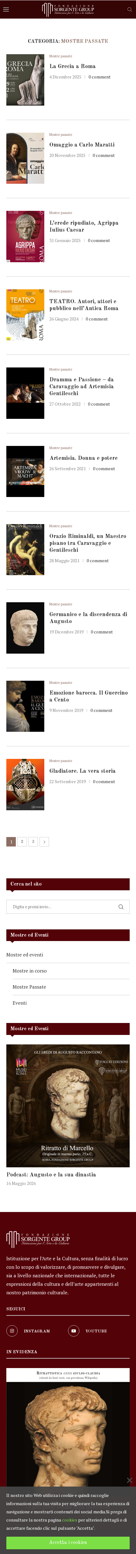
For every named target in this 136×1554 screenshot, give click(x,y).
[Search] (130, 9)
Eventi (20, 1003)
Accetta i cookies (68, 1542)
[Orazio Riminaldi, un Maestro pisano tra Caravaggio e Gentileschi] (25, 549)
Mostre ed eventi (24, 954)
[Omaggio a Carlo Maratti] (25, 158)
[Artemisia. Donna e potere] (25, 471)
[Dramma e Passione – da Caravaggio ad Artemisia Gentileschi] (25, 393)
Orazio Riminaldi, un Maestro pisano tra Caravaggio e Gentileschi (87, 543)
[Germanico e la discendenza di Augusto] (25, 627)
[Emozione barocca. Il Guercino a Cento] (25, 706)
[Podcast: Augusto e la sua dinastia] (68, 1105)
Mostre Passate (29, 987)
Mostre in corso (30, 971)
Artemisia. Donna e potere (83, 458)
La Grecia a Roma (72, 66)
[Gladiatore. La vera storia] (25, 784)
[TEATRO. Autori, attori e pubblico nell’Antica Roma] (25, 314)
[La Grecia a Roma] (25, 79)
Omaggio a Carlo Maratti (81, 145)
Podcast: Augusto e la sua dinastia (51, 1175)
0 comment (100, 77)
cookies (69, 1520)
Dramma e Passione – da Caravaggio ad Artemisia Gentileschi (81, 386)
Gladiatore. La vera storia (82, 771)
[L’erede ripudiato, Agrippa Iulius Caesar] (25, 236)
